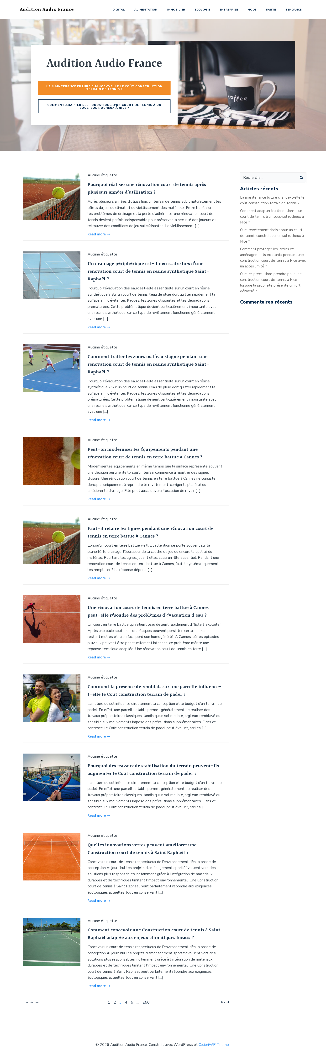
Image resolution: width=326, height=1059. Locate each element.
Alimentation (145, 9)
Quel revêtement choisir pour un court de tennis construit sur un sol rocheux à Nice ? (272, 236)
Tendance (293, 9)
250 (146, 1002)
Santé (271, 9)
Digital (118, 9)
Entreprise (229, 9)
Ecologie (202, 9)
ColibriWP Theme (214, 1044)
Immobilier (176, 9)
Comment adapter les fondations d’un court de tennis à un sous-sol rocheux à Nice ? (272, 216)
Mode (251, 9)
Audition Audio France (47, 9)
